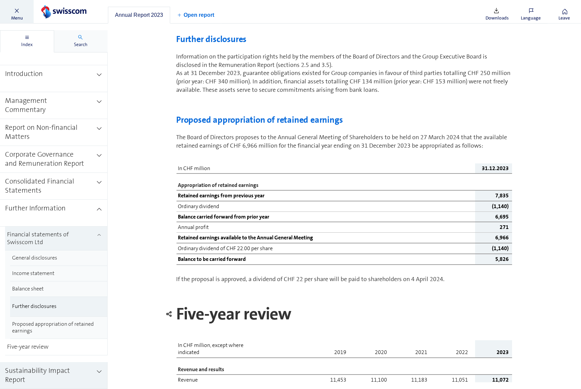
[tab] (139, 15)
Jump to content (50, 4)
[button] (17, 12)
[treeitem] (54, 78)
